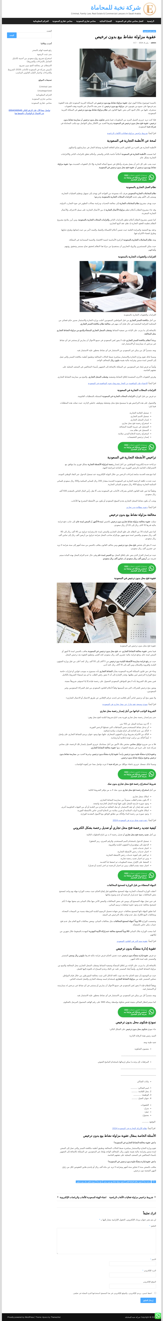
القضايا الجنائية (106, 21)
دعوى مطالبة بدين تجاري (137, 507)
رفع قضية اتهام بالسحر (42, 50)
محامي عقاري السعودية (62, 21)
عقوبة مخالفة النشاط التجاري (134, 1182)
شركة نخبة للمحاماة (116, 7)
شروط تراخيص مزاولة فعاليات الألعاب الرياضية (127, 133)
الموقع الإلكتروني (149, 1282)
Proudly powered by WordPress (21, 1317)
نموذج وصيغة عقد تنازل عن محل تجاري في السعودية (125, 704)
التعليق (152, 1226)
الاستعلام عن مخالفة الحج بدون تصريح (35, 65)
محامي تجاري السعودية (86, 21)
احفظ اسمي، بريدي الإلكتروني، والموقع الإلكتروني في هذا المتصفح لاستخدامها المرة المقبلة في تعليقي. (112, 1293)
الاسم (153, 1259)
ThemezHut (55, 1317)
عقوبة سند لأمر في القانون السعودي (132, 941)
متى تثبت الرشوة (44, 54)
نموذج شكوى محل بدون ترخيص (86, 1182)
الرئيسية (150, 21)
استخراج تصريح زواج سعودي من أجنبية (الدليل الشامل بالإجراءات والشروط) (32, 60)
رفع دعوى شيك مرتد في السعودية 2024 (130, 820)
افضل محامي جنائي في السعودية (129, 21)
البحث (49, 31)
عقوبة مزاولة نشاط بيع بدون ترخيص (114, 1182)
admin (153, 43)
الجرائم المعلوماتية (41, 21)
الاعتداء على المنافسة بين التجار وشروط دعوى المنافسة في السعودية (118, 383)
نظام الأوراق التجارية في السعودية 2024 (129, 1128)
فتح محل (99, 1182)
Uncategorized (44, 90)
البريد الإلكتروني (149, 1270)
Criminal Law (45, 86)
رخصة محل (147, 1182)
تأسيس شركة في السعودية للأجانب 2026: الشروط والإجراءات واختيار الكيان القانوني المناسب (30, 71)
